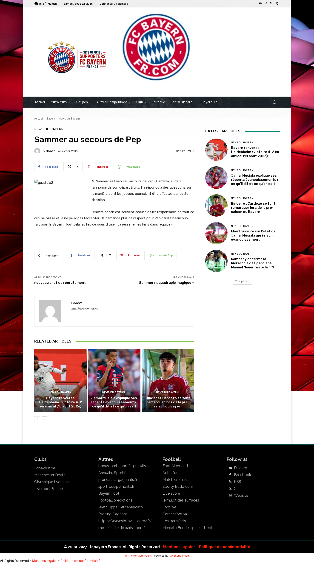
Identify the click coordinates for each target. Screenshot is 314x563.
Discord (240, 468)
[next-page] (44, 419)
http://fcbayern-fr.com (84, 308)
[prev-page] (37, 419)
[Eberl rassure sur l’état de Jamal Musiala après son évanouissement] (216, 233)
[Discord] (260, 3)
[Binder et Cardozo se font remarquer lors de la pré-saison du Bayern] (168, 380)
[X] (277, 3)
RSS (237, 482)
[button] (274, 102)
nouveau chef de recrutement (60, 283)
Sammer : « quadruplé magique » (166, 283)
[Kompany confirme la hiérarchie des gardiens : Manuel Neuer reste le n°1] (216, 261)
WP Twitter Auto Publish (139, 555)
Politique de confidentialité (224, 547)
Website (241, 495)
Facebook (242, 475)
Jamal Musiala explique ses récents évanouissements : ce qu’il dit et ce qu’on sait (114, 402)
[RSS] (271, 3)
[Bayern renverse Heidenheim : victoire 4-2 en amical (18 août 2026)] (60, 380)
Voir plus (241, 281)
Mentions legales (179, 547)
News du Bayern (69, 118)
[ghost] (38, 151)
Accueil (38, 118)
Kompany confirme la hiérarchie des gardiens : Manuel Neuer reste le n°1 (252, 263)
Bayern (51, 118)
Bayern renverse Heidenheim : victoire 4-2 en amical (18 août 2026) (60, 402)
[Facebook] (266, 3)
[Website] (230, 495)
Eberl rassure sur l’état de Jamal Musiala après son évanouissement (253, 235)
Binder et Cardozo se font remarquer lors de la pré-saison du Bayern (168, 402)
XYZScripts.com (180, 555)
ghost (50, 151)
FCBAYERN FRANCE (59, 26)
